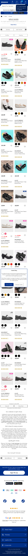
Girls (6, 16)
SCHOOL (8, 29)
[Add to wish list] (11, 54)
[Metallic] (2, 264)
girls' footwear (15, 443)
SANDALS (20, 458)
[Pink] (5, 234)
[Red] (25, 83)
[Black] (22, 52)
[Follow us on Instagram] (14, 501)
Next (26, 29)
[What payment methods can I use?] (14, 491)
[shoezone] (4, 2)
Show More (21, 406)
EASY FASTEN (19, 29)
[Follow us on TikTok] (23, 501)
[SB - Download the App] (14, 13)
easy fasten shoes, (21, 421)
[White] (2, 386)
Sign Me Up (14, 473)
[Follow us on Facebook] (4, 501)
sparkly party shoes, (7, 421)
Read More (13, 24)
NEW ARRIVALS (8, 458)
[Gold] (19, 52)
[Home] (1, 16)
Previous (1, 29)
